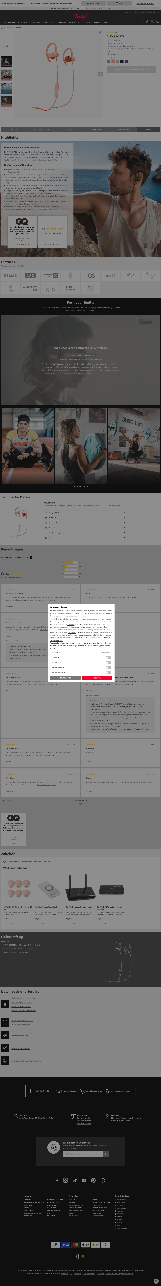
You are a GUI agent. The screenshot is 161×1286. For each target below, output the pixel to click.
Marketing (54, 663)
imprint (52, 648)
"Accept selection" (56, 640)
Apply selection (65, 678)
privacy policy (99, 646)
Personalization (56, 668)
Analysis (54, 658)
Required (54, 653)
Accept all (97, 678)
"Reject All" (70, 624)
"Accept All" (72, 632)
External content (57, 673)
